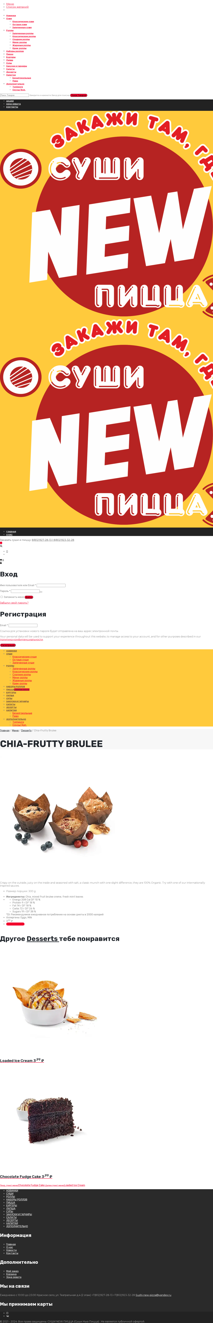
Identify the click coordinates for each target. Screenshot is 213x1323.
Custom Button (15, 924)
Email (4, 625)
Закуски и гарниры (16, 66)
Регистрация (8, 645)
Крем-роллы (19, 48)
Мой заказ (12, 1271)
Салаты (10, 69)
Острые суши (19, 24)
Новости (11, 1250)
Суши (9, 18)
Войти (29, 597)
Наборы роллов (15, 51)
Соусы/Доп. (19, 90)
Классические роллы (24, 36)
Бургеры (11, 57)
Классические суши (23, 21)
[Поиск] (1, 545)
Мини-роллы (19, 42)
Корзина (11, 1274)
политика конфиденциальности (21, 639)
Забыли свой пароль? (14, 602)
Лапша (9, 60)
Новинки (11, 15)
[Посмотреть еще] (50, 1051)
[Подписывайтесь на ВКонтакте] (7, 1316)
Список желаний (17, 6)
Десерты (11, 72)
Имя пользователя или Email (18, 585)
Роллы (10, 30)
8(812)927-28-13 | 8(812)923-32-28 (53, 539)
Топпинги (17, 87)
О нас (9, 1247)
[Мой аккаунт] (1, 562)
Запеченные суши (22, 27)
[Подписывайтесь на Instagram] (7, 1313)
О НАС (9, 534)
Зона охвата (13, 104)
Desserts (26, 730)
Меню (10, 4)
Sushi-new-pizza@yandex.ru (153, 1295)
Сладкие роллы (21, 39)
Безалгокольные (21, 78)
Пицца (9, 54)
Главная (11, 532)
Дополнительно (15, 84)
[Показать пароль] (41, 591)
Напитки (11, 75)
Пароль (5, 591)
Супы (9, 63)
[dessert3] (62, 879)
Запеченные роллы (23, 33)
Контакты (12, 107)
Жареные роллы (21, 45)
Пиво (15, 81)
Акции (10, 101)
